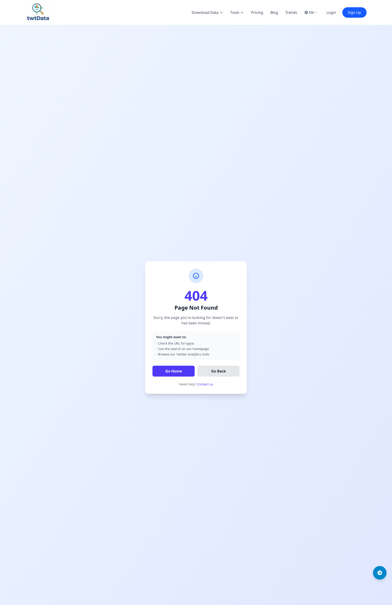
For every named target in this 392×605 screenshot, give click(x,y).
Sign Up (354, 12)
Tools (234, 12)
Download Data (205, 12)
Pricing (257, 12)
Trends (291, 12)
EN (311, 12)
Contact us (205, 384)
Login (331, 12)
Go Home (173, 371)
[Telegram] (380, 573)
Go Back (218, 371)
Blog (274, 12)
